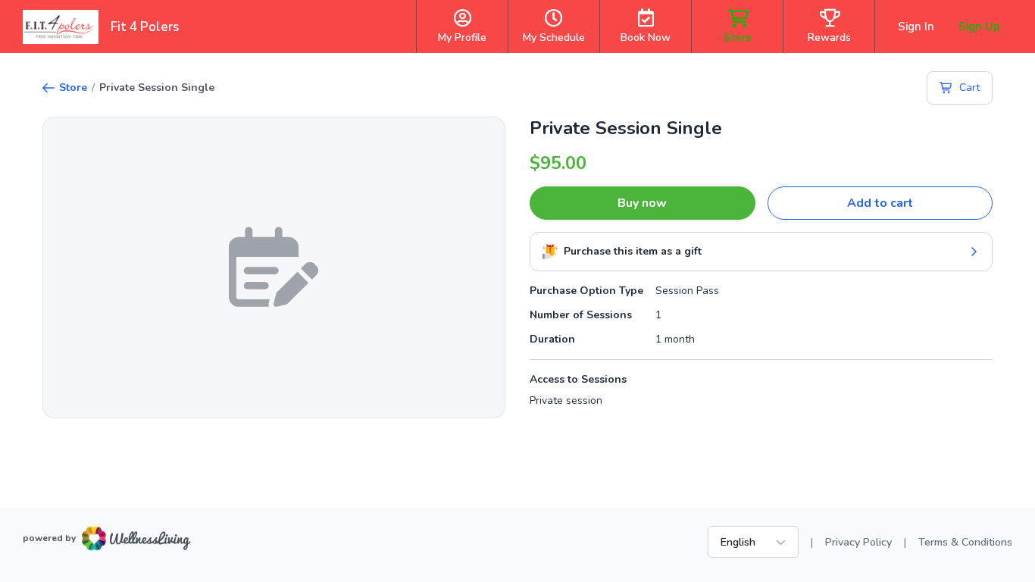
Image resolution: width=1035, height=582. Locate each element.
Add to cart (880, 203)
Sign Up (979, 26)
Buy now (642, 203)
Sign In (916, 26)
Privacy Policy (858, 542)
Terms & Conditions (965, 542)
